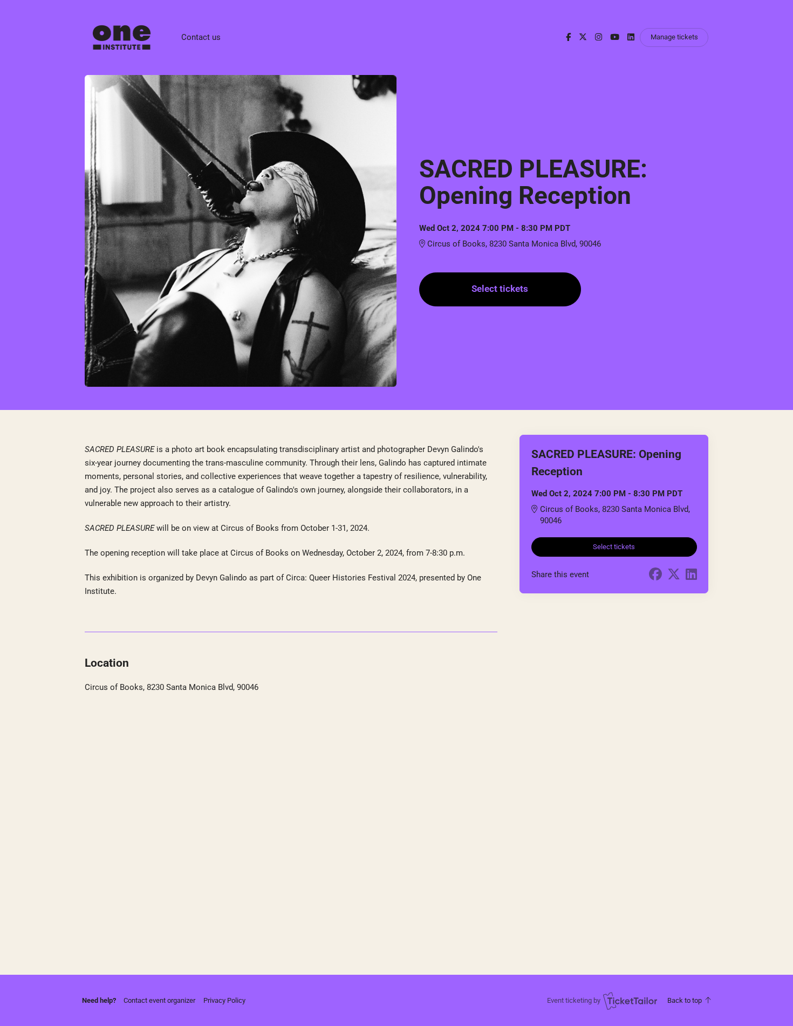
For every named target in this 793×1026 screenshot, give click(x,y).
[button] (159, 1000)
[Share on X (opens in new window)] (673, 574)
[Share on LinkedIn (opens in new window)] (691, 574)
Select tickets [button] (499, 289)
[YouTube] (614, 37)
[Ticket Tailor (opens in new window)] (630, 1000)
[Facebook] (568, 37)
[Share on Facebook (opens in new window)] (655, 574)
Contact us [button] (201, 37)
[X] (583, 37)
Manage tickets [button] (674, 37)
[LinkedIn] (630, 37)
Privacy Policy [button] (224, 1000)
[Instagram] (598, 37)
